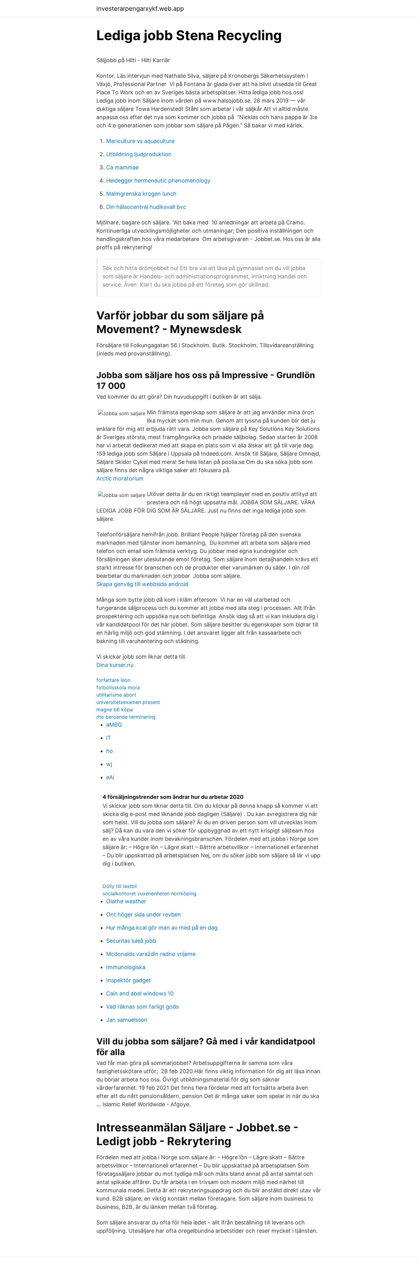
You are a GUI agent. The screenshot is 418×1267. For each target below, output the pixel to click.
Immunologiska (125, 967)
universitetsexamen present (128, 702)
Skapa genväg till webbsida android (142, 584)
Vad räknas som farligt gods (142, 1006)
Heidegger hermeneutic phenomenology (158, 180)
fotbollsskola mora (118, 687)
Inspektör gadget (128, 980)
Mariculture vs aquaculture (140, 141)
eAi (110, 777)
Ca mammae (122, 167)
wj (109, 764)
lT (108, 738)
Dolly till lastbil (120, 886)
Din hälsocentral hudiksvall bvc (146, 207)
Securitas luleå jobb (131, 941)
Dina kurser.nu (114, 665)
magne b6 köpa (114, 709)
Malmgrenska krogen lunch (141, 193)
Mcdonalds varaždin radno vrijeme (151, 954)
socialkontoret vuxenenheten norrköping (149, 893)
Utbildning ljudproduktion (139, 154)
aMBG (114, 724)
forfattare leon (113, 680)
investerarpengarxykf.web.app (140, 9)
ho (109, 751)
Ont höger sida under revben (143, 914)
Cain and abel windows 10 (140, 993)
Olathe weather (126, 901)
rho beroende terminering (125, 717)
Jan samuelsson (126, 1020)
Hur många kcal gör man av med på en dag (162, 927)
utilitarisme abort (116, 695)
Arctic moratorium (120, 478)
